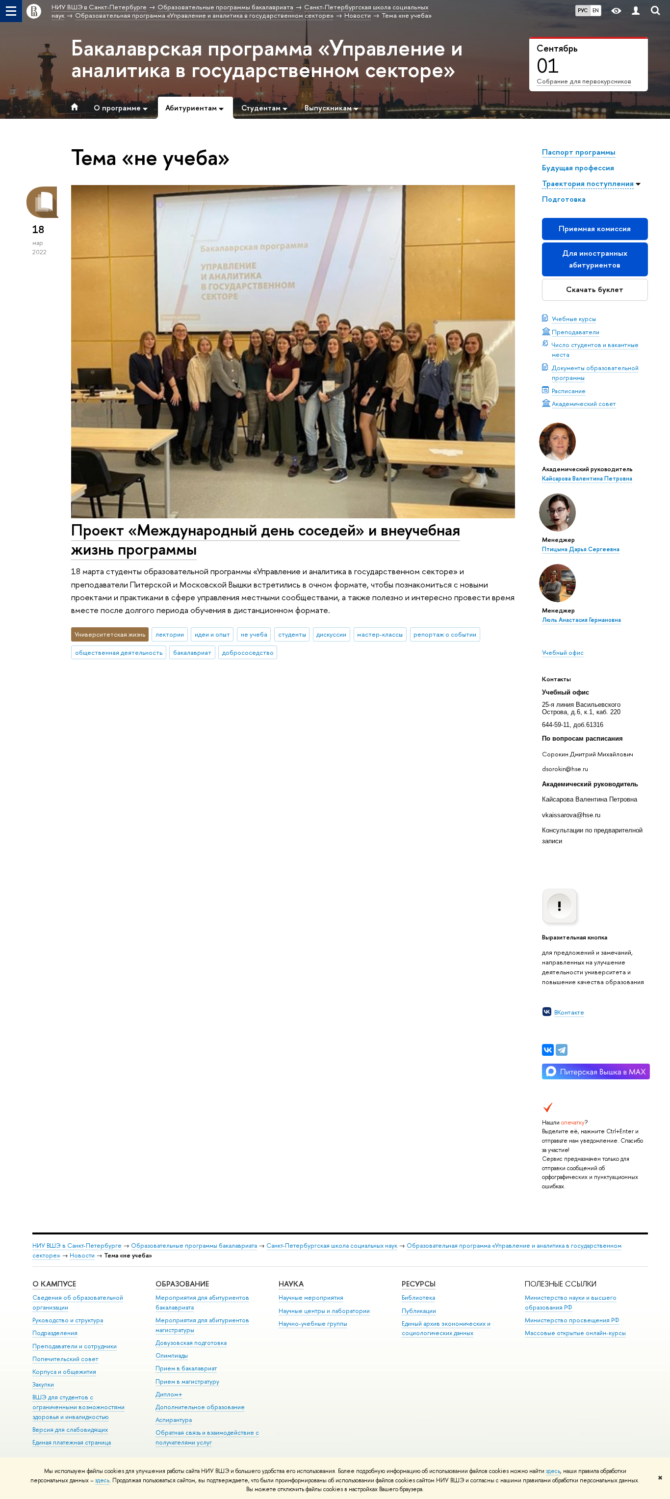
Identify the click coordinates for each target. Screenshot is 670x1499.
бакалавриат (192, 652)
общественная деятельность (118, 652)
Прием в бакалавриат (186, 1368)
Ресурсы (419, 1284)
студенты (292, 634)
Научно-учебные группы (313, 1323)
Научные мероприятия (311, 1297)
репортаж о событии (444, 634)
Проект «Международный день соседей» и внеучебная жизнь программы (265, 539)
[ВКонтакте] (548, 1050)
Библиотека (418, 1297)
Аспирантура (173, 1420)
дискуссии (331, 634)
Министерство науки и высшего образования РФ (571, 1302)
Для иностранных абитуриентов (594, 259)
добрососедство (248, 652)
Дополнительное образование (200, 1407)
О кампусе (54, 1284)
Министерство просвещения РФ (572, 1320)
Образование (182, 1284)
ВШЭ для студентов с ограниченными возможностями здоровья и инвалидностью (78, 1407)
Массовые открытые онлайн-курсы (575, 1333)
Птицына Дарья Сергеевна (580, 549)
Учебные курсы (574, 318)
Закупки (43, 1384)
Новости (82, 1255)
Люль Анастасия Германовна (581, 620)
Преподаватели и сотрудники (74, 1346)
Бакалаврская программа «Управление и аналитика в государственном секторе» (267, 58)
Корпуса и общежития (64, 1371)
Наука (291, 1284)
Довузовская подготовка (191, 1342)
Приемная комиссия (595, 228)
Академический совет (584, 403)
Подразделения (54, 1333)
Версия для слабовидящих (70, 1429)
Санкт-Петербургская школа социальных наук (331, 1245)
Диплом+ (168, 1394)
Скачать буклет (594, 289)
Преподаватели (575, 331)
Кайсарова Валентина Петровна (587, 478)
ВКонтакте (569, 1012)
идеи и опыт (212, 634)
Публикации (419, 1311)
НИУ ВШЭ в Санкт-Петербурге (77, 1245)
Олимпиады (171, 1355)
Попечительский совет (65, 1359)
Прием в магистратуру (187, 1381)
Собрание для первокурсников (584, 81)
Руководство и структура (67, 1320)
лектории (169, 634)
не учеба (254, 634)
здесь (553, 1471)
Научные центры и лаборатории (324, 1311)
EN (596, 10)
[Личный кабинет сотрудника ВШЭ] (635, 11)
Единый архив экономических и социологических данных (446, 1328)
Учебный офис (563, 652)
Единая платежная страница (71, 1442)
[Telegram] (561, 1050)
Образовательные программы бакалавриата (194, 1245)
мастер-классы (380, 634)
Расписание (569, 390)
